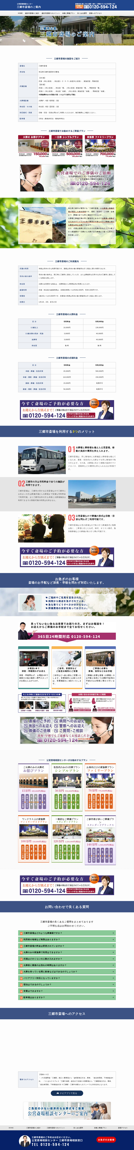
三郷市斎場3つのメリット (56, 1128)
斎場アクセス (123, 1128)
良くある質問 (82, 13)
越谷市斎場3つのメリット (51, 13)
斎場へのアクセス (95, 13)
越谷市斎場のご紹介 (32, 13)
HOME (20, 13)
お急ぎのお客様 (106, 1139)
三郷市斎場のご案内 (29, 7)
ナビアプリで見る (68, 1093)
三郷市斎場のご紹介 (33, 1128)
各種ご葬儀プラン (68, 13)
